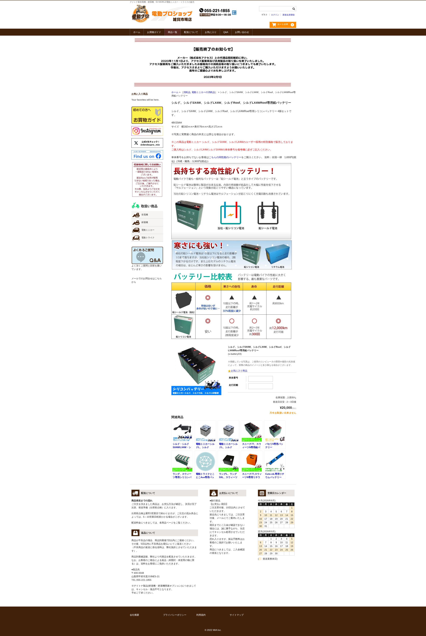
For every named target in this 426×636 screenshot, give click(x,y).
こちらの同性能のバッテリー (225, 157)
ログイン (275, 15)
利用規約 (201, 615)
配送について (191, 32)
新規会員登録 (289, 15)
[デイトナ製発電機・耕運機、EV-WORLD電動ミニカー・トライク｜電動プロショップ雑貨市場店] (162, 21)
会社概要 (134, 615)
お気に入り (210, 32)
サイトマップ (237, 615)
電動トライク (147, 238)
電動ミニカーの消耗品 (203, 92)
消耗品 (186, 92)
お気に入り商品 (239, 370)
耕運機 (144, 222)
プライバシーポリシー (174, 615)
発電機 (144, 215)
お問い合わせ (242, 32)
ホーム (136, 32)
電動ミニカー (147, 230)
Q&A (225, 32)
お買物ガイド (154, 32)
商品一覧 (172, 32)
